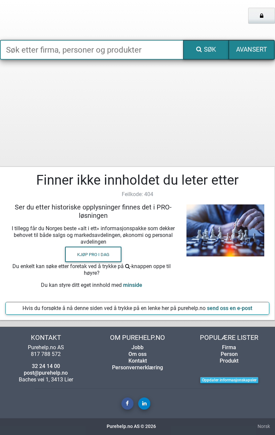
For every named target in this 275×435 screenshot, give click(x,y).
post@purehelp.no (46, 373)
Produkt (229, 361)
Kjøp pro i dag (93, 254)
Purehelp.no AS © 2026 (131, 426)
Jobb (137, 347)
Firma (229, 347)
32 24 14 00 (46, 366)
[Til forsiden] (57, 20)
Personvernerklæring (137, 367)
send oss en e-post (229, 308)
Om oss (137, 354)
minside (132, 285)
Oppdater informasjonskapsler (229, 380)
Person (229, 354)
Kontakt (137, 361)
